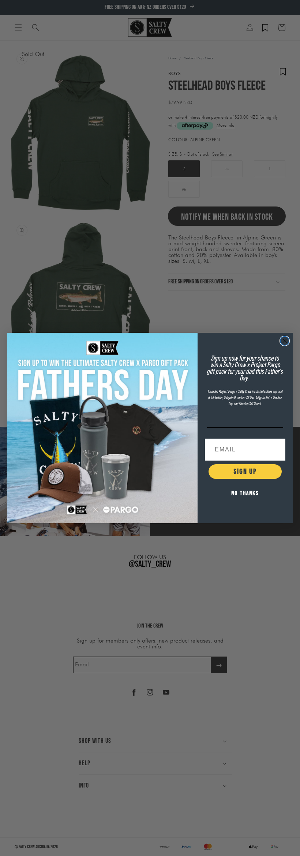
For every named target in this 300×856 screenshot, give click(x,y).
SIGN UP (245, 471)
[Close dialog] (284, 340)
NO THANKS (245, 493)
